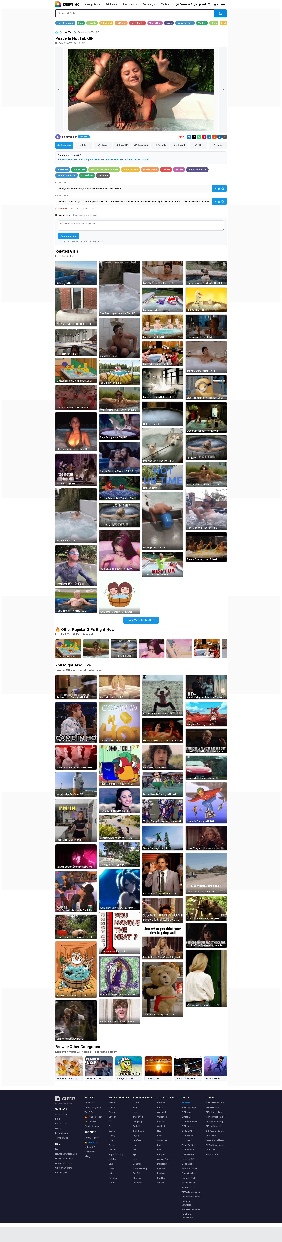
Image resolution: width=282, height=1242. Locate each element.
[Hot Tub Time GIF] (162, 477)
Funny (111, 1145)
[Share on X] (194, 137)
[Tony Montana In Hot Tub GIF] (206, 357)
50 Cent (160, 1182)
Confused (137, 1140)
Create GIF (186, 4)
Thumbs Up (138, 1131)
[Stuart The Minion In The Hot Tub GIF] (206, 387)
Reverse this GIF (114, 159)
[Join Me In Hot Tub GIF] (119, 515)
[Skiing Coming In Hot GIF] (162, 838)
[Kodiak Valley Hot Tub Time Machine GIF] (206, 687)
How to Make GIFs (215, 1102)
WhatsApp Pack (189, 1173)
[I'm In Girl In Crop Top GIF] (76, 820)
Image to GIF (188, 1159)
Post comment (68, 236)
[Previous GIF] (59, 90)
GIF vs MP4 (211, 1135)
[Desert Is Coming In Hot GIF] (206, 873)
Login (215, 4)
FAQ (57, 1149)
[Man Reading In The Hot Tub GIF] (206, 509)
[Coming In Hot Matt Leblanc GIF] (206, 768)
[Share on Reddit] (214, 137)
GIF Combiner (188, 1149)
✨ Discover (90, 1121)
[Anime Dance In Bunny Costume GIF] (119, 889)
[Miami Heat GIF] (155, 23)
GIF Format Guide (215, 1131)
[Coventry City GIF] (137, 23)
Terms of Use (61, 1138)
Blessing (161, 1168)
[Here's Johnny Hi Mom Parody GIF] (119, 1011)
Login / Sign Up (92, 1137)
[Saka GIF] (81, 23)
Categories (91, 4)
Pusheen (113, 1178)
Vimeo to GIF (188, 1187)
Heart (159, 1131)
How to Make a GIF (64, 1163)
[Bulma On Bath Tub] (179, 648)
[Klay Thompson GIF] (65, 23)
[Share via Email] (224, 137)
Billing (87, 1156)
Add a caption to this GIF (91, 159)
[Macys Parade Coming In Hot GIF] (162, 784)
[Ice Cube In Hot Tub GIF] (119, 372)
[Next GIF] (223, 90)
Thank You (138, 1117)
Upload (202, 4)
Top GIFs (89, 1112)
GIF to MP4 (187, 1131)
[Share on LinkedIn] (219, 137)
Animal (112, 1102)
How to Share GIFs (64, 1158)
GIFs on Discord (213, 1126)
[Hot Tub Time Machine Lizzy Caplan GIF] (206, 935)
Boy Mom (161, 1173)
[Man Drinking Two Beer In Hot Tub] (96, 648)
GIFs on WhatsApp (215, 1121)
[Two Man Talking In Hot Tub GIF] (76, 397)
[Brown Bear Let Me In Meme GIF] (206, 908)
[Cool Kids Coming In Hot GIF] (206, 802)
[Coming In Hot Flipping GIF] (119, 854)
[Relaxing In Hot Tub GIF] (76, 273)
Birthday (112, 1112)
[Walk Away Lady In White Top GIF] (206, 978)
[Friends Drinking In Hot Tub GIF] (206, 547)
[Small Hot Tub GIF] (119, 338)
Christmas (162, 1117)
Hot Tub (68, 32)
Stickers (110, 4)
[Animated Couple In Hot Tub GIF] (119, 593)
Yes (134, 1149)
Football (161, 1121)
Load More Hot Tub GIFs (141, 620)
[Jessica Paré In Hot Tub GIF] (206, 327)
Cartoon (112, 1117)
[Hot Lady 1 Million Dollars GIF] (119, 800)
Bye (134, 1154)
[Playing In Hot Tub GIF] (162, 521)
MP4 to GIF (187, 1117)
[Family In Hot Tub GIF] (162, 327)
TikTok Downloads (214, 1145)
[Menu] (223, 4)
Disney (112, 1135)
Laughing (137, 1121)
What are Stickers (63, 1168)
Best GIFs (210, 1149)
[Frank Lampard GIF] (185, 23)
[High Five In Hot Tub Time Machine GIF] (162, 730)
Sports (112, 1182)
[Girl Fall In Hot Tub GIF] (76, 342)
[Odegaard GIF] (106, 23)
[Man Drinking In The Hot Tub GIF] (206, 474)
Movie (111, 1168)
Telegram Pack (188, 1178)
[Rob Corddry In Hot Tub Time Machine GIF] (206, 741)
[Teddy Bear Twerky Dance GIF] (162, 989)
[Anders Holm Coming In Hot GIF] (76, 687)
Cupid (160, 1107)
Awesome (162, 1140)
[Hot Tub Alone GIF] (76, 515)
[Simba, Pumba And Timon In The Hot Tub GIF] (119, 488)
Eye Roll (136, 1173)
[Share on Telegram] (209, 137)
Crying (136, 1135)
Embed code (61, 195)
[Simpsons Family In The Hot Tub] (68, 648)
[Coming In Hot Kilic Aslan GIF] (162, 695)
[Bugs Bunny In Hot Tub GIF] (119, 427)
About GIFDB (61, 1114)
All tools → (187, 1102)
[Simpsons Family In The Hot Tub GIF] (76, 370)
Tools (164, 4)
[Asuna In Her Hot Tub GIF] (119, 687)
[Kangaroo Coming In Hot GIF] (206, 714)
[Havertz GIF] (92, 23)
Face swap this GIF (67, 159)
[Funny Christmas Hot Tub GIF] (76, 969)
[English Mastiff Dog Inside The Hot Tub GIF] (206, 273)
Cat (110, 1121)
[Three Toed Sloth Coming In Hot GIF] (76, 927)
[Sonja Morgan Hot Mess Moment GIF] (206, 838)
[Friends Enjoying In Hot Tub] (207, 648)
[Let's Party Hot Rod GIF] (162, 757)
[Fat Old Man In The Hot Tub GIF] (76, 600)
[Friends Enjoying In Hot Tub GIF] (162, 353)
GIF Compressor (189, 1121)
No (134, 1145)
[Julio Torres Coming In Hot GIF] (76, 722)
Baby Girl (161, 1154)
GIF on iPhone (212, 1107)
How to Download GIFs (66, 1154)
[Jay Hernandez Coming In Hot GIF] (119, 827)
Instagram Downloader (187, 1203)
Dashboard (90, 1151)
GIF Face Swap (189, 1107)
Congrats (137, 1164)
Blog (57, 1119)
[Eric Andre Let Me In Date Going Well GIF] (162, 942)
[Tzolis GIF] (169, 23)
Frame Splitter (188, 1145)
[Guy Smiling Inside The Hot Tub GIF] (76, 307)
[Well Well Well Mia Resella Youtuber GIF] (76, 891)
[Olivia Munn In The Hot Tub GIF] (76, 431)
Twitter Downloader (191, 1196)
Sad (135, 1107)
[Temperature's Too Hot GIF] (119, 933)
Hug (135, 1159)
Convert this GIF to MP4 (137, 159)
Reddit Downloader (191, 1209)
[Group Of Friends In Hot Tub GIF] (206, 417)
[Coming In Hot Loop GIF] (119, 722)
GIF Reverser (187, 1135)
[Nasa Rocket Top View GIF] (76, 784)
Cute (111, 1126)
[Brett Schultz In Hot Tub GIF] (76, 565)
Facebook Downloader (187, 1216)
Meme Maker (188, 1154)
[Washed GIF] (202, 23)
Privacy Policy (61, 1133)
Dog (111, 1140)
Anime (112, 1107)
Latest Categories (93, 1107)
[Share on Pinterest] (204, 137)
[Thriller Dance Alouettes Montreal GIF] (162, 811)
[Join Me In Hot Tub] (124, 648)
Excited (136, 1126)
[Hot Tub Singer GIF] (76, 470)
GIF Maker (186, 1112)
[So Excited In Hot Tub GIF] (162, 564)
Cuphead (161, 1112)
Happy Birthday (116, 1154)
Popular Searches (93, 1126)
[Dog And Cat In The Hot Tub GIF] (162, 445)
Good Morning (140, 1168)
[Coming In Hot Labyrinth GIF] (76, 1020)
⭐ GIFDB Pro (91, 1142)
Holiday (112, 1159)
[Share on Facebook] (189, 137)
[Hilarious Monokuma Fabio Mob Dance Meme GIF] (76, 757)
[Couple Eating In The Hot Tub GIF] (119, 458)
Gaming (112, 1149)
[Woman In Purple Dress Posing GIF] (119, 976)
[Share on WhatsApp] (199, 137)
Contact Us (60, 1123)
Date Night (162, 1164)
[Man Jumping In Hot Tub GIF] (162, 383)
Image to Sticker (189, 1168)
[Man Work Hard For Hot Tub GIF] (162, 273)
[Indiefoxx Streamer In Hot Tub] (152, 648)
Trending (147, 4)
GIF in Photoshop (214, 1112)
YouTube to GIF (189, 1182)
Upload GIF (90, 1147)
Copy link (60, 183)
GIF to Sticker (188, 1164)
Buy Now (161, 1178)
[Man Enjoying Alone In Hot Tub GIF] (119, 288)
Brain (159, 1145)
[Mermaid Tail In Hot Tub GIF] (162, 300)
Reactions (129, 4)
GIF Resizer (187, 1126)
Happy (136, 1102)
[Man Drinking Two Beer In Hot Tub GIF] (119, 399)
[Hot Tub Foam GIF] (162, 414)
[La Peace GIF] (121, 23)
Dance (112, 1131)
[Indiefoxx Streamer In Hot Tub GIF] (119, 550)
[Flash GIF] (213, 23)
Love (111, 1164)
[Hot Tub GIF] (206, 447)
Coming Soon (163, 1159)
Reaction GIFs (212, 1154)
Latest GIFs (90, 1102)
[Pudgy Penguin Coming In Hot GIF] (119, 765)
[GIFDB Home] (56, 32)
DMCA (58, 1128)
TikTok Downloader (191, 1192)
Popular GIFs (61, 1172)
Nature (112, 1173)
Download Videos (215, 1140)
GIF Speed (186, 1140)
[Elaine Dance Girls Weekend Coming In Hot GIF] (162, 910)
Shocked (137, 1178)
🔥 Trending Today (93, 1117)
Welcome (137, 1182)
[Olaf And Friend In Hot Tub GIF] (206, 300)
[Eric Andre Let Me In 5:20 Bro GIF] (162, 874)
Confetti (161, 1126)
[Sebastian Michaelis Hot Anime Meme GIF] (76, 856)
